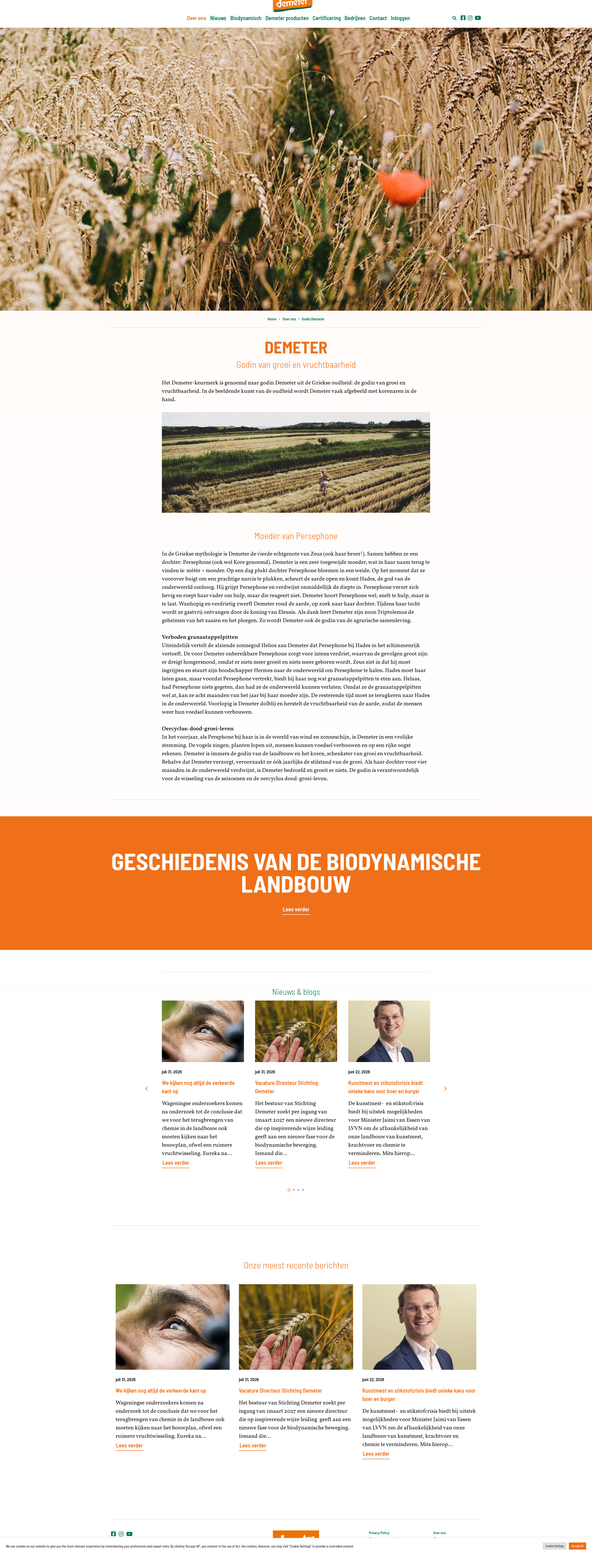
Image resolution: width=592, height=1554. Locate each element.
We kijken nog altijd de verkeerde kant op (161, 1390)
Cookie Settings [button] (555, 1546)
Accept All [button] (577, 1546)
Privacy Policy (379, 1532)
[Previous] (146, 1088)
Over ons (439, 1532)
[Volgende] (445, 1088)
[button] (454, 18)
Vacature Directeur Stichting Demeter (280, 1390)
